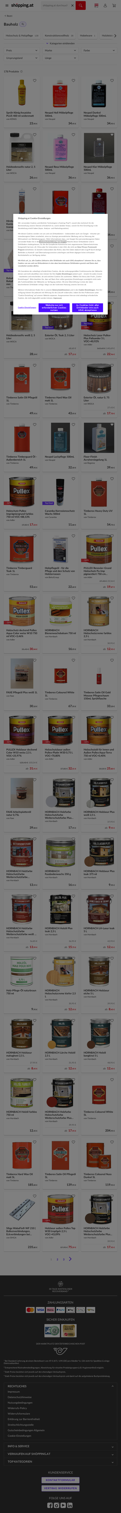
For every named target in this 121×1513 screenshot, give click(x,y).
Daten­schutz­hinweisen (61, 290)
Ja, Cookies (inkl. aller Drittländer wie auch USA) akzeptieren (87, 307)
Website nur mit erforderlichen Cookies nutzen (54, 307)
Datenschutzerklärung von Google (53, 242)
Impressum (57, 298)
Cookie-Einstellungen (27, 307)
